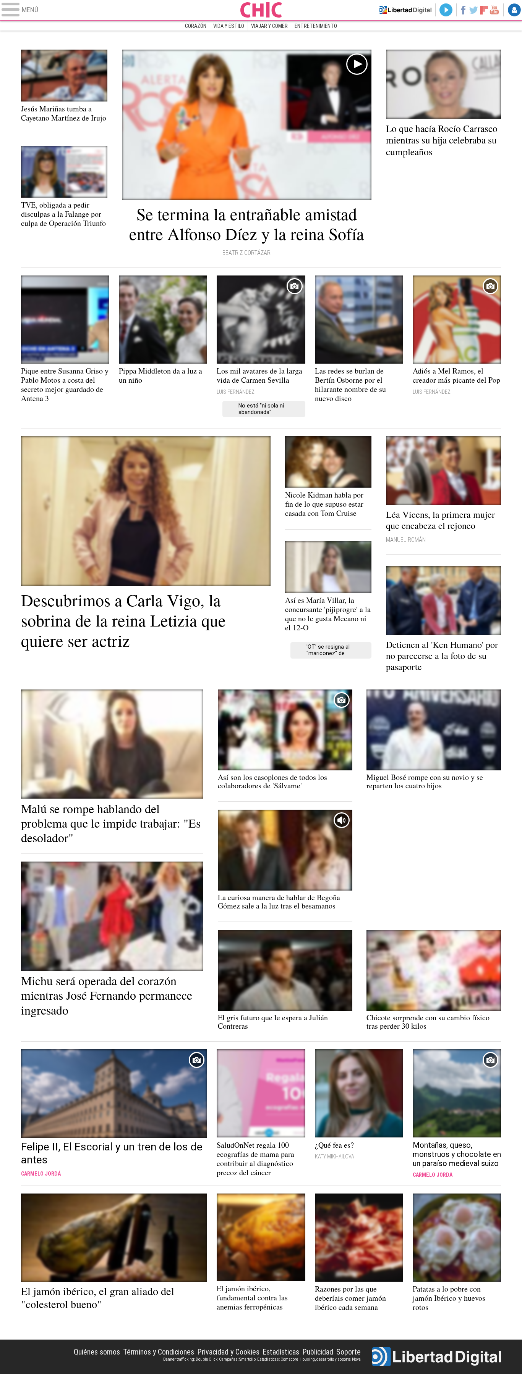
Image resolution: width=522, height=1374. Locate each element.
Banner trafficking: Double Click (190, 1359)
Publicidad (317, 1351)
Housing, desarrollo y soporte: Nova (330, 1359)
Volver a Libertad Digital (405, 9)
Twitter (474, 9)
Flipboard (484, 10)
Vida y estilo (228, 26)
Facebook (463, 9)
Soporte (348, 1351)
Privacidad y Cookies (228, 1351)
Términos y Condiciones (158, 1351)
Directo (445, 9)
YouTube (494, 9)
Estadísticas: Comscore (277, 1359)
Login (514, 9)
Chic (261, 10)
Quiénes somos (97, 1351)
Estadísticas (281, 1351)
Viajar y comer (269, 26)
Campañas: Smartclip (237, 1359)
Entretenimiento (316, 26)
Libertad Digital (436, 1356)
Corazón (195, 26)
